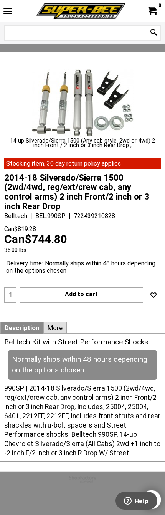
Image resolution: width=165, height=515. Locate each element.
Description (22, 328)
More (55, 328)
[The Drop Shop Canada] (80, 11)
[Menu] (7, 12)
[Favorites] (153, 295)
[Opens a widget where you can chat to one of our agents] (136, 501)
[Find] (153, 33)
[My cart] (152, 11)
